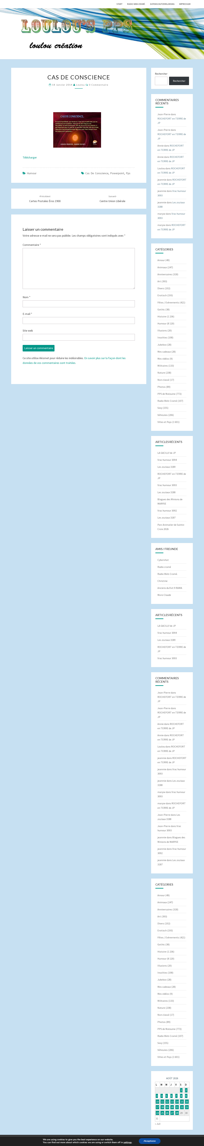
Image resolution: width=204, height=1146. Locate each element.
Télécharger (30, 157)
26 (167, 1112)
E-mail (27, 314)
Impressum (184, 4)
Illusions (162, 330)
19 (167, 1107)
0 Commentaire (98, 84)
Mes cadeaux (164, 351)
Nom (26, 297)
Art (159, 281)
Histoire (161, 316)
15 (182, 1101)
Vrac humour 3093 (167, 485)
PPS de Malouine (166, 393)
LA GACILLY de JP (166, 452)
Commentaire (32, 245)
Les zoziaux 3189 (166, 466)
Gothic (161, 309)
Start (119, 4)
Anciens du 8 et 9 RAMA (169, 587)
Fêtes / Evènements (168, 302)
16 (187, 1101)
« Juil (157, 1123)
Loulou (80, 84)
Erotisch (162, 295)
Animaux (162, 267)
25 (162, 1112)
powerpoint (117, 173)
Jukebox (162, 344)
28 (177, 1112)
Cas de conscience (96, 173)
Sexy (159, 407)
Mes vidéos (163, 358)
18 (162, 1107)
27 (172, 1112)
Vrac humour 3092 (167, 510)
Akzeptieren (150, 1140)
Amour (161, 260)
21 (177, 1107)
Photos (161, 386)
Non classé (163, 379)
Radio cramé (164, 566)
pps (128, 173)
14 (177, 1101)
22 (182, 1107)
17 (157, 1107)
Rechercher (161, 73)
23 (187, 1107)
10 (157, 1101)
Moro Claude (164, 594)
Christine (162, 580)
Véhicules (162, 415)
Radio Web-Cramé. (136, 4)
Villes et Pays (164, 422)
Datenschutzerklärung (162, 4)
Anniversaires (164, 274)
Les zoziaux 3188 (166, 492)
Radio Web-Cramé (167, 400)
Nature (161, 372)
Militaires (162, 365)
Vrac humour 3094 (167, 459)
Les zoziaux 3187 (166, 517)
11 (162, 1101)
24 (157, 1112)
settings (128, 1142)
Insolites (162, 337)
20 (172, 1107)
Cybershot (163, 559)
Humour (31, 173)
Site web (28, 330)
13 (172, 1101)
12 (167, 1101)
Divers (160, 288)
